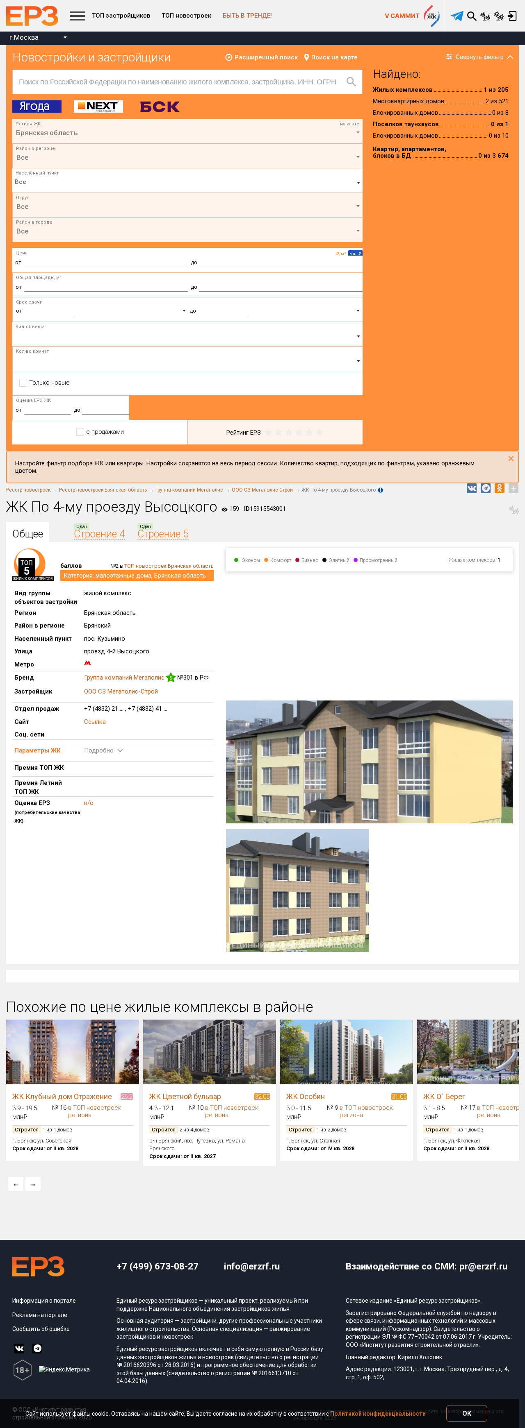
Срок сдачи (29, 302)
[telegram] (457, 16)
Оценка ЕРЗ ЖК (33, 400)
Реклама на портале (39, 1315)
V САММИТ (402, 16)
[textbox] (187, 157)
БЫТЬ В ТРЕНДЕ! (247, 15)
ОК (466, 1413)
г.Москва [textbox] (24, 37)
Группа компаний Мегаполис (189, 490)
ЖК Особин (305, 1096)
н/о (89, 803)
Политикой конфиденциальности (378, 1413)
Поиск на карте (334, 57)
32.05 (262, 1096)
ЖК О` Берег (444, 1096)
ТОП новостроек (186, 15)
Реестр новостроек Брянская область (103, 490)
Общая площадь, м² (39, 277)
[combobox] (38, 38)
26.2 (126, 1096)
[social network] (19, 1348)
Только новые (49, 382)
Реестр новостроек (28, 490)
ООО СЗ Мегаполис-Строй (262, 490)
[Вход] (512, 16)
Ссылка (95, 721)
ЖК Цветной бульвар (185, 1096)
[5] (319, 432)
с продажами (105, 431)
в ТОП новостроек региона (94, 1111)
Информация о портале (44, 1300)
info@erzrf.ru (252, 1266)
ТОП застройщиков (121, 15)
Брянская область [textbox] (47, 133)
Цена (21, 253)
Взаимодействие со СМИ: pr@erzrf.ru (426, 1266)
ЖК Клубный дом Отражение (62, 1096)
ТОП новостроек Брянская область (169, 566)
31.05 (399, 1096)
